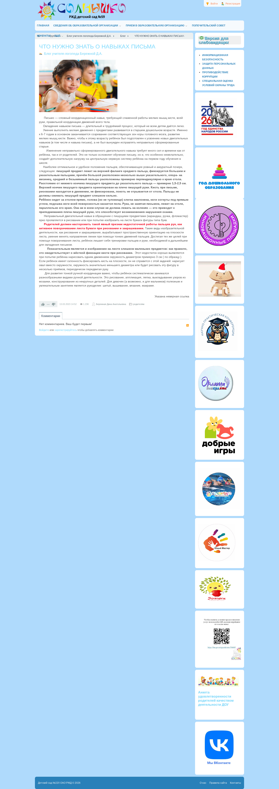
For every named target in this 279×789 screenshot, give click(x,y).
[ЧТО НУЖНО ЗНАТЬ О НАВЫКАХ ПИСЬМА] (78, 86)
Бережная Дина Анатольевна (111, 304)
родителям (138, 304)
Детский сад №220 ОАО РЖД (55, 782)
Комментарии (50, 316)
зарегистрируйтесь (66, 330)
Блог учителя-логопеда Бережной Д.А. (73, 53)
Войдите (44, 330)
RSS (187, 325)
